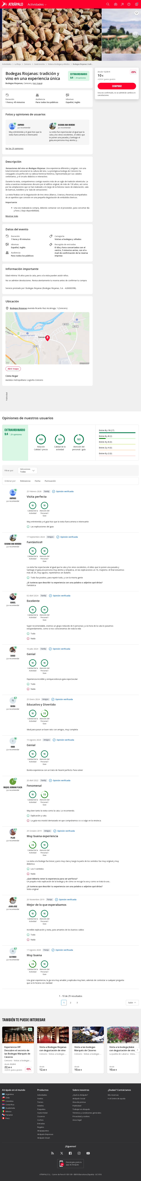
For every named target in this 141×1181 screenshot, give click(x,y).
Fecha (37, 481)
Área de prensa (79, 1102)
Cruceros (41, 1116)
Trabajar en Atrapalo (81, 1109)
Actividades (6, 64)
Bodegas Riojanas (18, 308)
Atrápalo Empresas (45, 1134)
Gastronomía (39, 64)
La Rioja (18, 64)
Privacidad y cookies (81, 1116)
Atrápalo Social (79, 1098)
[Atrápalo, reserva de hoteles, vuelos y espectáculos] (12, 4)
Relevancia (25, 481)
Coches (40, 1120)
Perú (8, 1118)
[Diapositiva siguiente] (137, 1050)
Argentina (10, 1094)
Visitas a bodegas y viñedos (59, 64)
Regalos (40, 1127)
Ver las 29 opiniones (14, 148)
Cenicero (27, 64)
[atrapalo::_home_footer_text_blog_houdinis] (53, 1153)
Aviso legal (77, 1120)
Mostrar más (12, 216)
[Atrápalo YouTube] (88, 1153)
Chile (8, 1098)
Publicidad (77, 1106)
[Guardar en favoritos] (136, 13)
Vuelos (40, 1098)
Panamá (9, 1115)
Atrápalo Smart (43, 1138)
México (8, 1111)
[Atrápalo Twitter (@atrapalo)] (61, 1153)
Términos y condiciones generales (87, 1113)
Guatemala (10, 1108)
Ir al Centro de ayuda (116, 1098)
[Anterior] (5, 34)
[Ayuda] (129, 4)
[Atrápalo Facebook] (70, 1153)
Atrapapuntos (43, 1131)
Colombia (9, 1101)
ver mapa (37, 83)
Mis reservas (113, 1095)
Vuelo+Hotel (42, 1113)
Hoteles (40, 1106)
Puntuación (50, 481)
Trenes (40, 1102)
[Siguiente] (135, 34)
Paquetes (41, 1109)
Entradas (41, 1123)
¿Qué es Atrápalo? (80, 1095)
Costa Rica (10, 1105)
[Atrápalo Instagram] (79, 1153)
